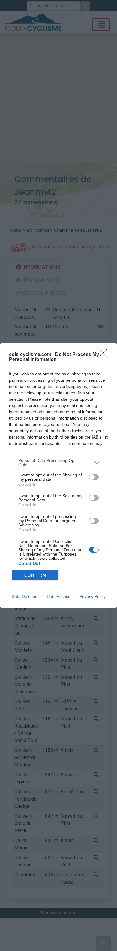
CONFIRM (35, 575)
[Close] (105, 355)
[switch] (94, 477)
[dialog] (58, 475)
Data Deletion (25, 596)
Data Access (58, 596)
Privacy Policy (93, 596)
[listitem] (58, 462)
